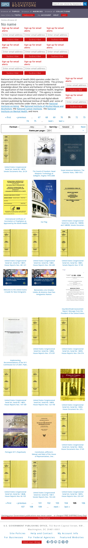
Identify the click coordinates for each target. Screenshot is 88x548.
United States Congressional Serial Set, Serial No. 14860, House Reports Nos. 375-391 (44, 351)
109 (40, 506)
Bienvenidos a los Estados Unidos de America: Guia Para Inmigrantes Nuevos (44, 292)
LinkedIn (66, 541)
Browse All (10, 11)
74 (27, 121)
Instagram (55, 541)
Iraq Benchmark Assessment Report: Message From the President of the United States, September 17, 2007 (72, 311)
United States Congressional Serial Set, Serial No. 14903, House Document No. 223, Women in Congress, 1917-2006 (73, 407)
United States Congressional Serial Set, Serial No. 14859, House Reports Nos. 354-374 (73, 351)
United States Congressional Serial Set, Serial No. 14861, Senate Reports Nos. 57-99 (72, 263)
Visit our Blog (31, 542)
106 (83, 503)
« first (8, 117)
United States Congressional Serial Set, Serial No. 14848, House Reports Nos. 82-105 (15, 494)
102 (48, 503)
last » (61, 121)
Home (3, 20)
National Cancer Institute (29, 108)
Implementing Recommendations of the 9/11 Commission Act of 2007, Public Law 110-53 (15, 362)
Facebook (48, 541)
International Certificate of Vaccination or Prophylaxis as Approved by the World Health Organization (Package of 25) (15, 221)
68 (46, 117)
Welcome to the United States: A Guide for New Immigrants (15, 291)
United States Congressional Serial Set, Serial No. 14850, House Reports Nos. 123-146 (44, 402)
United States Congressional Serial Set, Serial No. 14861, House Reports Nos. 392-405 (44, 263)
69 (54, 117)
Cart (64, 15)
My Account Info (68, 533)
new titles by (17, 15)
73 (84, 117)
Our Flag (44, 222)
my (44, 15)
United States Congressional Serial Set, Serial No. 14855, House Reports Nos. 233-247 (73, 494)
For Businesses (13, 537)
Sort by (53, 126)
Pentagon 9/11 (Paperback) (15, 452)
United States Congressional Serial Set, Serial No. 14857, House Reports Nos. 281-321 (15, 263)
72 (77, 117)
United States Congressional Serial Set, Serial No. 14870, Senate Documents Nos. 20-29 (15, 169)
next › (51, 121)
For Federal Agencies (41, 537)
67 (39, 117)
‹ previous (21, 117)
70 (61, 117)
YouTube (59, 541)
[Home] (19, 5)
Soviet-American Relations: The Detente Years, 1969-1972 (72, 171)
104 (66, 503)
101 (40, 503)
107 (22, 506)
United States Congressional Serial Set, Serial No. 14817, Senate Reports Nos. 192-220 (44, 495)
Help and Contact (42, 533)
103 (57, 503)
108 (31, 506)
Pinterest (63, 541)
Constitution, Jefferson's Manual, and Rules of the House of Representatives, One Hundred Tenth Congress (44, 454)
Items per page (37, 130)
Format (14, 126)
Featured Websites (72, 537)
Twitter (51, 541)
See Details (44, 518)
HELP (56, 15)
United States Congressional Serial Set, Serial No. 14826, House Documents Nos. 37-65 (72, 447)
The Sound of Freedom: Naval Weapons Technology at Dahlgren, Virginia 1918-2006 (44, 173)
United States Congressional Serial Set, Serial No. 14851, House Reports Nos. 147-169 (15, 402)
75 (35, 121)
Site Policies (18, 533)
